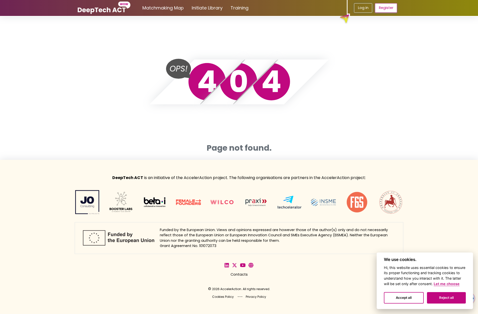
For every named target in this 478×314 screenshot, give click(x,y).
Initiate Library (207, 8)
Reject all (446, 298)
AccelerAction (230, 289)
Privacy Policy (256, 297)
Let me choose (447, 284)
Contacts (239, 274)
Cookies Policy (223, 297)
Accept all (404, 298)
